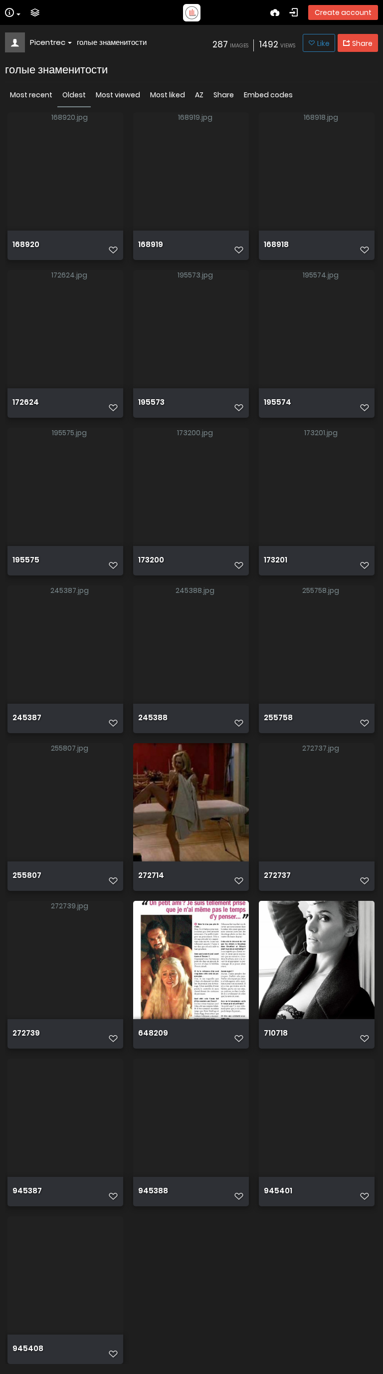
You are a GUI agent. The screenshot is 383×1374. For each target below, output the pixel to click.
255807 (26, 875)
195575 (25, 560)
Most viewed (118, 95)
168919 (150, 245)
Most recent (31, 95)
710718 (276, 1033)
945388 (153, 1191)
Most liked (167, 95)
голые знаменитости (112, 42)
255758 (278, 718)
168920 (25, 245)
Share (223, 95)
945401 (278, 1191)
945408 (27, 1349)
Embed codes (268, 95)
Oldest (74, 95)
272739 (26, 1033)
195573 (151, 402)
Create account (343, 12)
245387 (26, 718)
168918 (276, 245)
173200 (151, 560)
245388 (153, 718)
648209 (153, 1033)
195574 (277, 402)
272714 (151, 875)
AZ (199, 95)
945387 (27, 1191)
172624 (25, 402)
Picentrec (47, 42)
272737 (277, 875)
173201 (275, 560)
